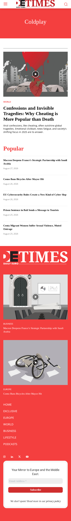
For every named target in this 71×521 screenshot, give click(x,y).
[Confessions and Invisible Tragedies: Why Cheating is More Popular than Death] (35, 74)
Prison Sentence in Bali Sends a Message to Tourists (31, 210)
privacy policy (53, 501)
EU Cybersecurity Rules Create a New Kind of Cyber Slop (34, 194)
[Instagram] (4, 457)
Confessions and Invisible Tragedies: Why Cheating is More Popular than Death (30, 114)
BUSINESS (8, 324)
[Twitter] (19, 457)
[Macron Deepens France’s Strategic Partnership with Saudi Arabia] (35, 296)
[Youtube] (27, 457)
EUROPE (7, 389)
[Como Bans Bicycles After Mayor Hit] (35, 362)
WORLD (7, 102)
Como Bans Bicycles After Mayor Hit (23, 179)
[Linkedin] (12, 457)
